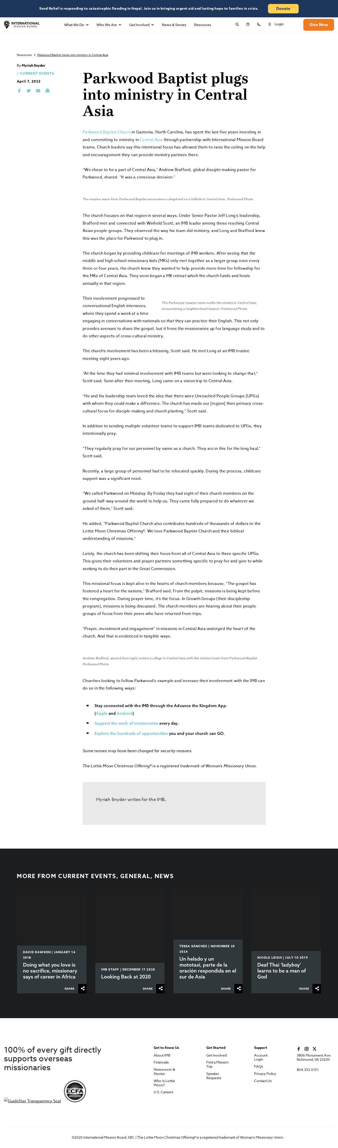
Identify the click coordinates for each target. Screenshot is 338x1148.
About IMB (162, 1055)
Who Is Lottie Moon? (164, 1083)
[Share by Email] (38, 91)
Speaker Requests (213, 1076)
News (164, 876)
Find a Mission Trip (217, 1064)
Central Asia (151, 140)
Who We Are (107, 24)
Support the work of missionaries (126, 723)
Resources (202, 24)
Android (124, 713)
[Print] (47, 91)
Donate (283, 9)
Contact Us (263, 1081)
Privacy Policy (265, 1074)
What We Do (74, 24)
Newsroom (24, 55)
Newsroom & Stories (164, 1071)
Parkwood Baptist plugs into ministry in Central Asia (72, 55)
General (135, 876)
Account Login (260, 1057)
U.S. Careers (163, 1092)
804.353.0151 (308, 1070)
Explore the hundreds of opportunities (131, 733)
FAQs (258, 1066)
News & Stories (174, 24)
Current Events (37, 73)
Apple (101, 713)
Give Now (319, 25)
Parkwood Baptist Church (107, 132)
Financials (161, 1062)
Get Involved (139, 24)
